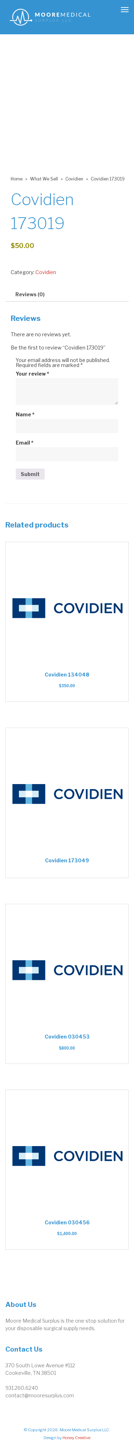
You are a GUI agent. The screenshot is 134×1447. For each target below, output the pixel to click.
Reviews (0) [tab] (30, 294)
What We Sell (44, 179)
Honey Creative (76, 1437)
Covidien (74, 179)
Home (17, 179)
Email (25, 442)
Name (25, 414)
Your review (32, 373)
